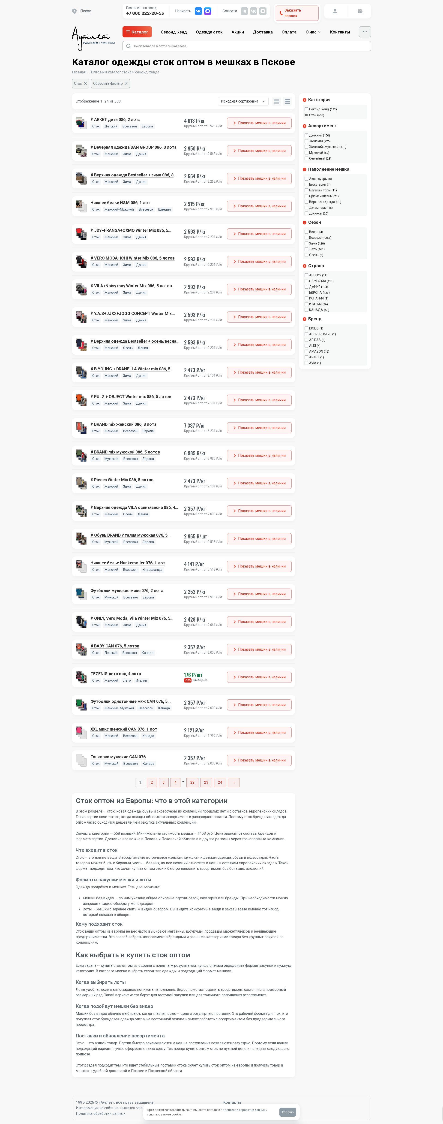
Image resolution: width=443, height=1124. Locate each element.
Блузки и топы (320, 190)
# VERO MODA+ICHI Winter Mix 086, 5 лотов (132, 258)
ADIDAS (315, 340)
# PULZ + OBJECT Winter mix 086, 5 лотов (130, 396)
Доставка (263, 32)
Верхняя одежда (322, 202)
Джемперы (317, 207)
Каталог (140, 32)
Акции (238, 32)
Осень (314, 255)
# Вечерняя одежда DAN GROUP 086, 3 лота (133, 147)
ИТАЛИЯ (315, 304)
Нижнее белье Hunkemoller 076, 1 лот (127, 562)
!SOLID (314, 328)
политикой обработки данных (244, 1110)
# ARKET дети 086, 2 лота (115, 119)
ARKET (314, 357)
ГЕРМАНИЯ (317, 281)
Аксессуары (318, 179)
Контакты (340, 32)
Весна (313, 232)
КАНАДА (316, 310)
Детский (315, 135)
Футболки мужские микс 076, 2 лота (126, 590)
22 (192, 782)
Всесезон (316, 237)
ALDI (312, 345)
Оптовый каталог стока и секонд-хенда (125, 72)
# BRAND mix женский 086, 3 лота (123, 424)
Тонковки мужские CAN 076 (118, 756)
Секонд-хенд (174, 32)
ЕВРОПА (315, 292)
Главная (79, 72)
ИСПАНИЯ (316, 298)
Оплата (289, 32)
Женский (316, 141)
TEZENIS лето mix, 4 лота (115, 673)
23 (206, 782)
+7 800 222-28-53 (145, 13)
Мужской (316, 152)
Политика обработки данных (101, 1113)
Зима (313, 243)
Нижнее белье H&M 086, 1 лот (120, 202)
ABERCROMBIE (320, 334)
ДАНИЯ (314, 287)
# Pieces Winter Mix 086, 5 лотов (121, 479)
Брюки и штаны (320, 196)
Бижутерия (317, 184)
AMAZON (316, 351)
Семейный (317, 158)
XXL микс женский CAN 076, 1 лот (123, 729)
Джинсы (315, 213)
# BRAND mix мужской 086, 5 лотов (125, 452)
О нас (311, 32)
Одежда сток (209, 32)
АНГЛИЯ (315, 275)
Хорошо (288, 1112)
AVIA (312, 363)
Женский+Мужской (323, 147)
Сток (312, 115)
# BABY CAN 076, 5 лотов (114, 646)
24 (220, 782)
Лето (313, 249)
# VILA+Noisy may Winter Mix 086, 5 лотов (131, 285)
